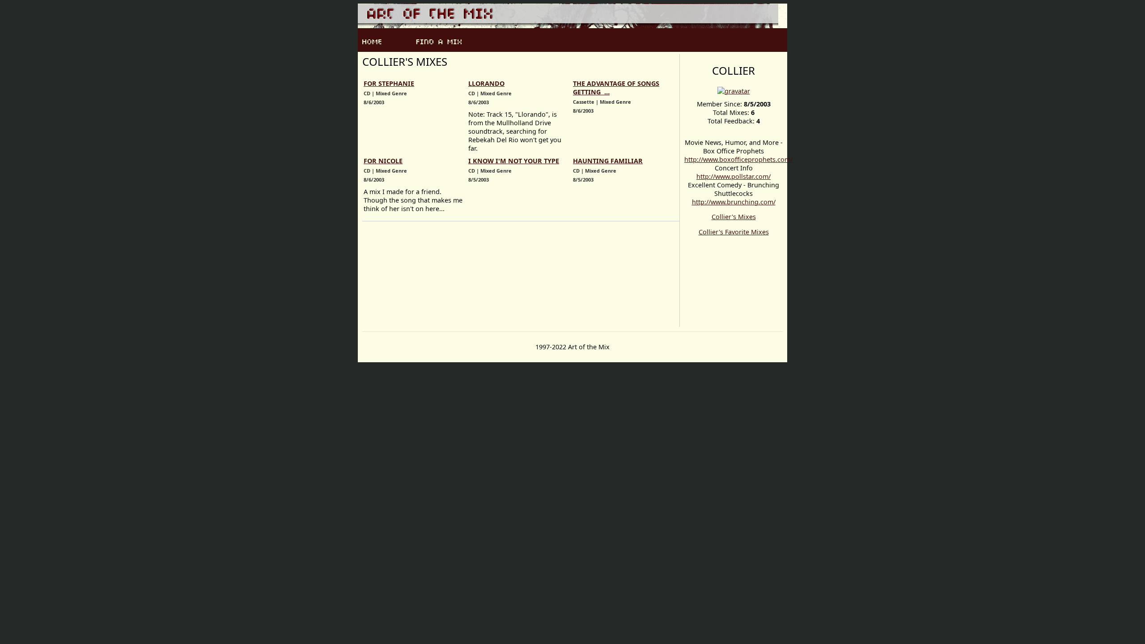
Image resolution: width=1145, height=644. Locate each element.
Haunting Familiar (608, 161)
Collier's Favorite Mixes (734, 232)
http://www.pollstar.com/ (733, 176)
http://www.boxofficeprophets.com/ (738, 159)
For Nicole (383, 161)
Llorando (486, 83)
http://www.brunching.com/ (734, 202)
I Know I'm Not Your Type (513, 161)
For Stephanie (389, 83)
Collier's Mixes (734, 216)
